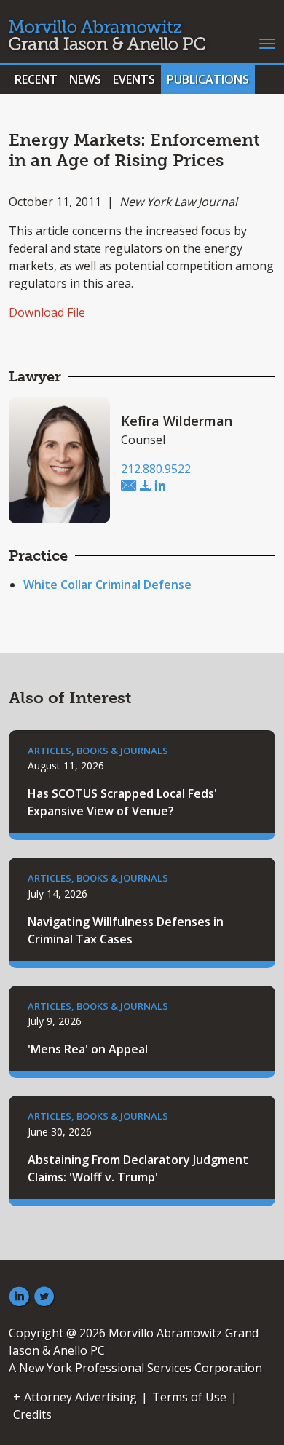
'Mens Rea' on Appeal (88, 1049)
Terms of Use (189, 1397)
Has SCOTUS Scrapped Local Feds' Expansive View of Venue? (122, 802)
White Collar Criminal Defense (107, 585)
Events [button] (134, 79)
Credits (32, 1414)
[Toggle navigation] (267, 42)
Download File (47, 312)
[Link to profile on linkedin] (160, 486)
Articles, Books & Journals (98, 750)
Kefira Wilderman (176, 420)
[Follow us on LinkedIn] (19, 1297)
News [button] (85, 79)
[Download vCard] (145, 486)
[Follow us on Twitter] (44, 1297)
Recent (36, 79)
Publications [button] (208, 79)
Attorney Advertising (80, 1397)
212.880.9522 (156, 469)
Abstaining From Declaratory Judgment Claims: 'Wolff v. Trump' (138, 1168)
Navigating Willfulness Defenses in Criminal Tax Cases (126, 930)
